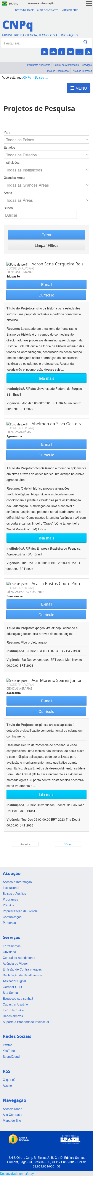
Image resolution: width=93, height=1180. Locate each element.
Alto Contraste (47, 10)
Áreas (8, 192)
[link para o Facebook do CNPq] (61, 51)
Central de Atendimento (66, 65)
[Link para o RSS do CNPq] (88, 51)
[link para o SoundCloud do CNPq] (53, 51)
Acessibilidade (24, 10)
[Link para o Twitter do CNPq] (70, 51)
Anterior (25, 844)
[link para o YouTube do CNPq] (44, 51)
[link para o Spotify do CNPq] (79, 52)
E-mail (46, 284)
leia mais (46, 378)
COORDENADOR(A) (20, 268)
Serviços (87, 65)
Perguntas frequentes (38, 65)
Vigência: (13, 403)
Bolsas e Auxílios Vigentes (42, 77)
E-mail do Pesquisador (57, 71)
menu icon (89, 3)
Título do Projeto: (19, 308)
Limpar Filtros (46, 245)
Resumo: (13, 328)
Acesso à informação (41, 3)
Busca (8, 208)
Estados (9, 147)
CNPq (27, 77)
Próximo (68, 844)
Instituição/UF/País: (21, 388)
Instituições (12, 162)
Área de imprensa (82, 71)
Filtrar (46, 234)
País (7, 132)
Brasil (13, 3)
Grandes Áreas (14, 177)
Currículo (46, 295)
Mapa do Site (70, 10)
